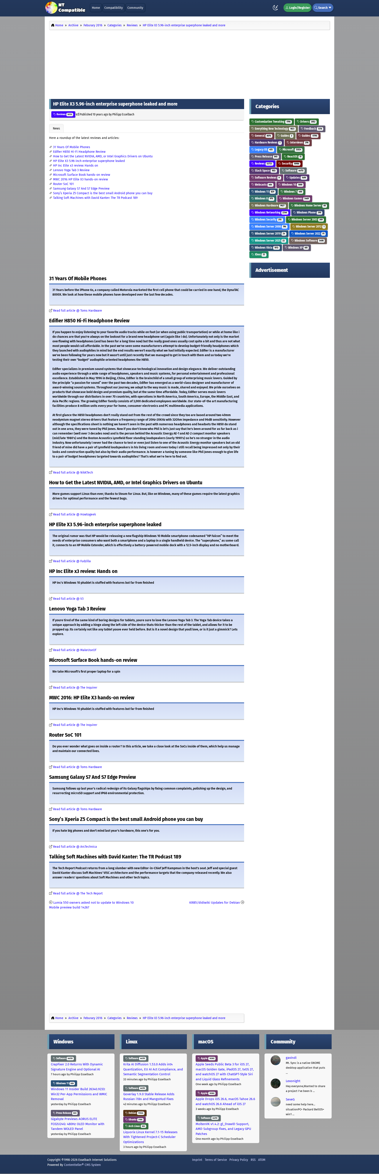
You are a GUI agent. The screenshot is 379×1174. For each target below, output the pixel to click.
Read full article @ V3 (68, 599)
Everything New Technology (274, 128)
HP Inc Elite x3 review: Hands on (75, 165)
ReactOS (294, 156)
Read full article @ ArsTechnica (75, 847)
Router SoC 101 (63, 184)
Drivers (307, 121)
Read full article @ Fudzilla (72, 561)
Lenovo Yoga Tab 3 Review (71, 170)
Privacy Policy (238, 1160)
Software (294, 170)
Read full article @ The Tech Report (78, 893)
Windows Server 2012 (309, 226)
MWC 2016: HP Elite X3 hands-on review (80, 179)
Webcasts (263, 184)
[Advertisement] (189, 63)
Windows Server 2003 (307, 219)
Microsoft (291, 149)
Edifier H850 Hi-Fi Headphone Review (79, 152)
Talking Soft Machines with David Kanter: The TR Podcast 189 (95, 198)
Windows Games (295, 198)
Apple (207, 1058)
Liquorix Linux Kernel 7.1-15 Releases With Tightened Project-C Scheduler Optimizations (150, 1137)
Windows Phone (308, 212)
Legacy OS (263, 149)
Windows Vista (266, 247)
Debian (135, 1113)
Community (135, 8)
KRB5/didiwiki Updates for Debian (214, 903)
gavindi (291, 1058)
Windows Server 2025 (269, 240)
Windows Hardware (269, 205)
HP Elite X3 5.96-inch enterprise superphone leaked (89, 161)
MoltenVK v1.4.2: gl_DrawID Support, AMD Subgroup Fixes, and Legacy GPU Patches (223, 1129)
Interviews (299, 142)
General (262, 135)
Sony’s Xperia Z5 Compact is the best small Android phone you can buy (102, 193)
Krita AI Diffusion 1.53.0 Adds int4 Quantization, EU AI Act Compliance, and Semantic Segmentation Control (153, 1069)
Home (96, 8)
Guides (286, 135)
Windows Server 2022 (309, 233)
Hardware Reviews (267, 142)
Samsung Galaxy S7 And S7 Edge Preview (81, 188)
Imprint (197, 1160)
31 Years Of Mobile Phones (71, 147)
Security (290, 163)
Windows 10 (291, 184)
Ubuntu (135, 1119)
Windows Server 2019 (269, 233)
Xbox (259, 254)
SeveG (290, 1099)
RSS (253, 1160)
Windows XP (297, 247)
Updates (297, 177)
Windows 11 (264, 191)
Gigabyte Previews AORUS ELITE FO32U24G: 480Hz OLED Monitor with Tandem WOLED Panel (77, 1124)
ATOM (261, 1160)
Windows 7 (292, 191)
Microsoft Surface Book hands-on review (81, 175)
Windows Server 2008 (270, 226)
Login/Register (299, 8)
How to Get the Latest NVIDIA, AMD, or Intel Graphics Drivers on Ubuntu (103, 156)
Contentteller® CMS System (82, 1165)
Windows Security (268, 219)
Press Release (265, 156)
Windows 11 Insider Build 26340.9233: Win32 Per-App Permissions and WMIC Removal (79, 1094)
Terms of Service (216, 1160)
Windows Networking (270, 212)
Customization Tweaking (272, 121)
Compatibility (113, 8)
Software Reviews (267, 177)
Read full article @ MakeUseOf (74, 650)
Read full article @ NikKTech (73, 472)
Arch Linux (136, 1126)
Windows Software (309, 240)
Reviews (64, 114)
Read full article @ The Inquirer (75, 687)
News (56, 128)
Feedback (313, 128)
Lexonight (293, 1081)
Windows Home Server (310, 205)
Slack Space (264, 170)
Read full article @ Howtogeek (74, 514)
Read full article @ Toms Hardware (77, 310)
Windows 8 (263, 198)
